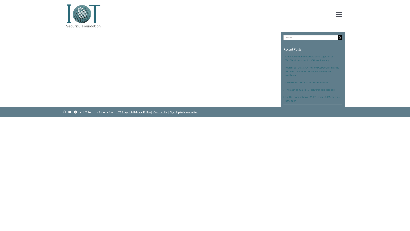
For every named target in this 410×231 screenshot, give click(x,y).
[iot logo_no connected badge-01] (83, 4)
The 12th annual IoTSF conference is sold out (310, 89)
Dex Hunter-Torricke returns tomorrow (306, 82)
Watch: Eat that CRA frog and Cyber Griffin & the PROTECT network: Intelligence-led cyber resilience (312, 71)
